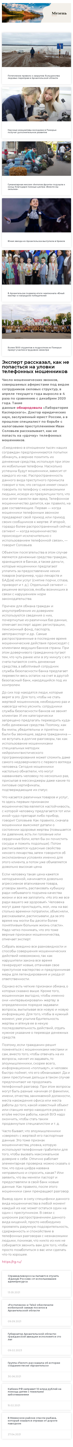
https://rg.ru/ (11, 1262)
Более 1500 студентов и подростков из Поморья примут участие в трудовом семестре (35, 348)
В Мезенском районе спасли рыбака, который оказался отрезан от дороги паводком (32, 1420)
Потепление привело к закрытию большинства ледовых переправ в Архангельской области (34, 77)
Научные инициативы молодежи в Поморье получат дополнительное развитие (32, 131)
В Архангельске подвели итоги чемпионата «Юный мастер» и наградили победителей (36, 294)
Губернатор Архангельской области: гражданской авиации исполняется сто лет (34, 1336)
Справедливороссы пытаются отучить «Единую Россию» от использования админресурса (33, 1278)
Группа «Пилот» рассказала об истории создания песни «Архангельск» (34, 1364)
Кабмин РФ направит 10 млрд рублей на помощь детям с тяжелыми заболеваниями (34, 1391)
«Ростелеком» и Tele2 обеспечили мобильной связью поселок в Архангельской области (30, 1307)
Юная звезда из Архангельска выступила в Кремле (36, 241)
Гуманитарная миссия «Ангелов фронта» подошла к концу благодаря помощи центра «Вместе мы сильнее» (36, 186)
